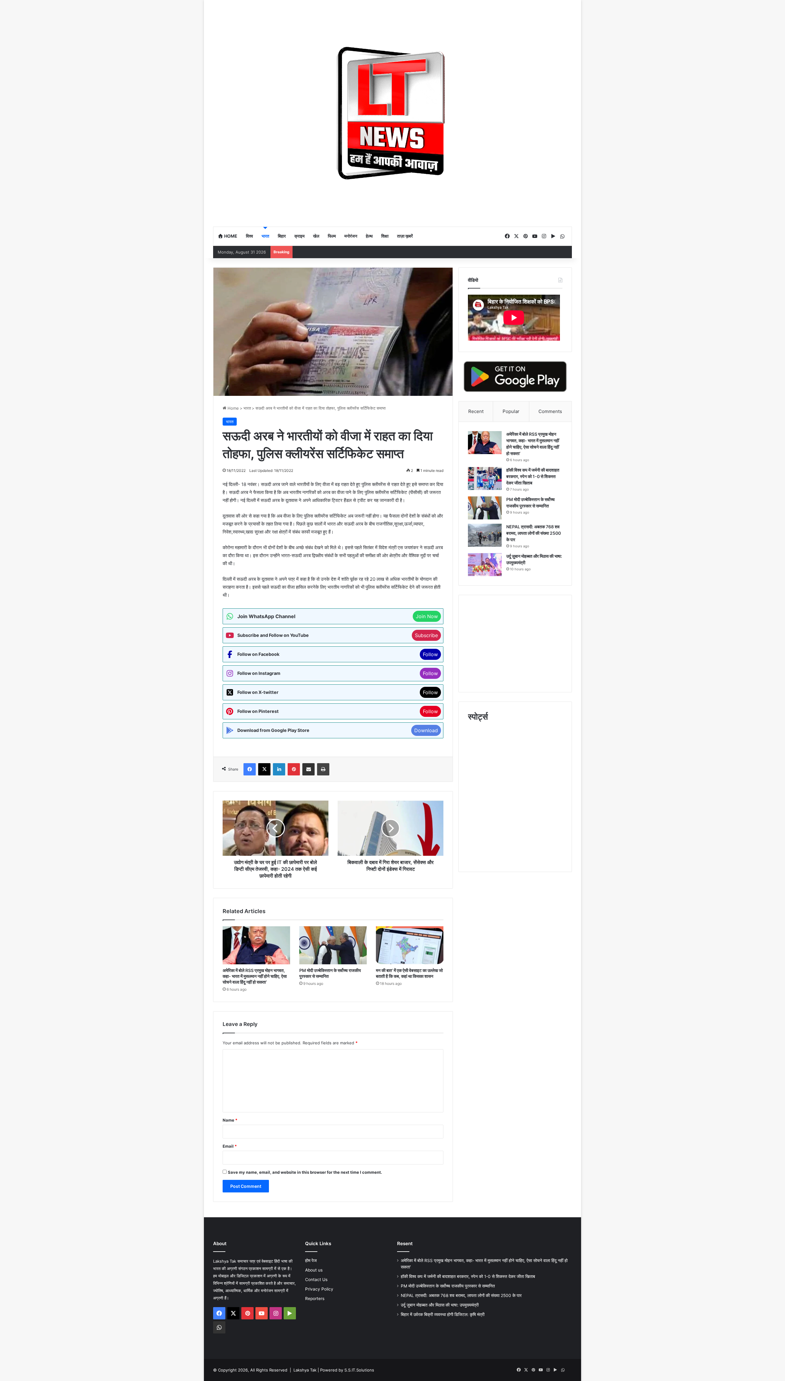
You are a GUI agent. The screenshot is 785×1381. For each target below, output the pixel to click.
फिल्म (332, 236)
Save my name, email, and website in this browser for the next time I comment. (305, 1172)
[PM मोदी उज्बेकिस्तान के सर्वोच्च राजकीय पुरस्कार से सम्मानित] (333, 945)
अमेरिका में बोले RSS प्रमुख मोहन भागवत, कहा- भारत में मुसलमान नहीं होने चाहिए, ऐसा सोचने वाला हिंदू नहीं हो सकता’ (255, 976)
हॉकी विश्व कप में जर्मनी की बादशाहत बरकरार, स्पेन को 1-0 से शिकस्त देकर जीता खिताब (532, 476)
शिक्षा (385, 236)
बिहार (282, 236)
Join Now (427, 616)
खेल (316, 236)
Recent (476, 411)
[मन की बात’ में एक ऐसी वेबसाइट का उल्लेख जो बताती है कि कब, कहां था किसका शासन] (409, 945)
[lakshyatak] (392, 113)
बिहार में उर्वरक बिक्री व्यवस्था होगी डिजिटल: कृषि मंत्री (443, 1314)
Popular (511, 411)
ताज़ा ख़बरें (405, 236)
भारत (265, 236)
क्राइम (299, 236)
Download (426, 730)
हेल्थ (369, 236)
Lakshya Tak (304, 1370)
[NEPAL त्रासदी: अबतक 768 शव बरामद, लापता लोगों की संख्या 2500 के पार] (485, 535)
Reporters (314, 1298)
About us (314, 1270)
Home (230, 236)
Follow (430, 654)
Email (230, 1146)
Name (230, 1120)
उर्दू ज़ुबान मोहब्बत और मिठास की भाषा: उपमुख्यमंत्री (440, 1305)
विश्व (249, 236)
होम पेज (311, 1260)
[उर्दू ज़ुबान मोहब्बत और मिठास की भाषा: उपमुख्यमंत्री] (485, 564)
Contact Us (316, 1279)
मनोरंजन (350, 236)
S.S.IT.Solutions (359, 1370)
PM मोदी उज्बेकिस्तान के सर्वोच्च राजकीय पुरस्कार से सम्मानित (448, 1285)
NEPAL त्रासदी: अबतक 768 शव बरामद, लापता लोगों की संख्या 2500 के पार (533, 533)
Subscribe (426, 635)
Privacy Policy (319, 1289)
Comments (550, 411)
